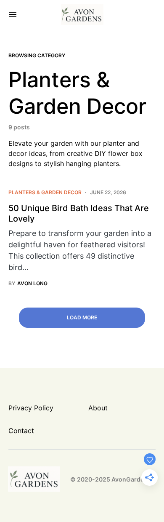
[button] (12, 15)
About (98, 408)
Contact (21, 430)
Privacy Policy (30, 408)
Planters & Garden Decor (45, 192)
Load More (82, 317)
